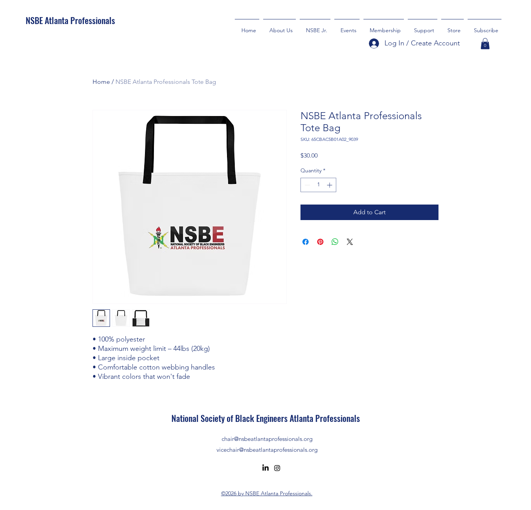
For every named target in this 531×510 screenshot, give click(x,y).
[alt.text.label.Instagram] (277, 468)
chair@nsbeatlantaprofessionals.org (267, 438)
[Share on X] (350, 241)
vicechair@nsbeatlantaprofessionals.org (267, 449)
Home (101, 81)
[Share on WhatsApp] (335, 241)
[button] (422, 27)
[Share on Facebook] (305, 241)
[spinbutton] (318, 185)
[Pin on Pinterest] (320, 241)
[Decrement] (306, 185)
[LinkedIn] (265, 468)
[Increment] (330, 185)
